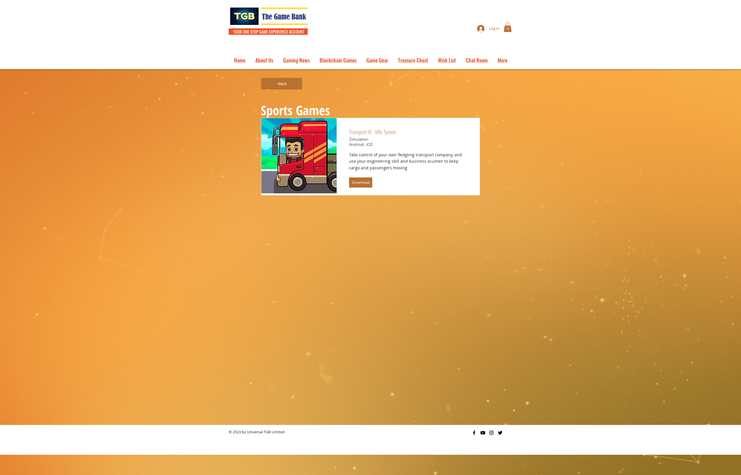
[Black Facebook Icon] (474, 433)
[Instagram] (491, 433)
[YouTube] (483, 433)
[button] (508, 27)
